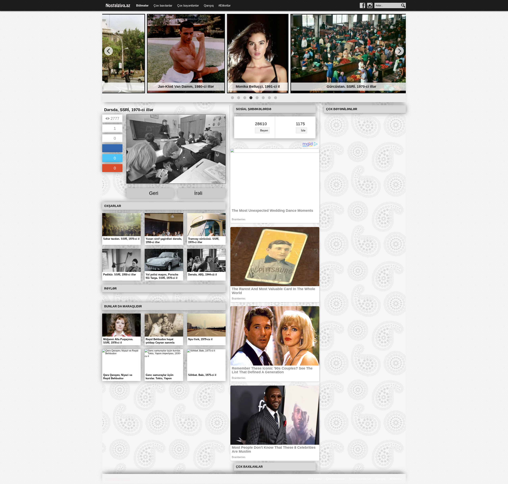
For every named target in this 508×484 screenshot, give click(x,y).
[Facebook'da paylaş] (112, 148)
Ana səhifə (314, 478)
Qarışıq (209, 5)
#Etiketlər (224, 5)
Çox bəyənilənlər (188, 5)
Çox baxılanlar (163, 5)
